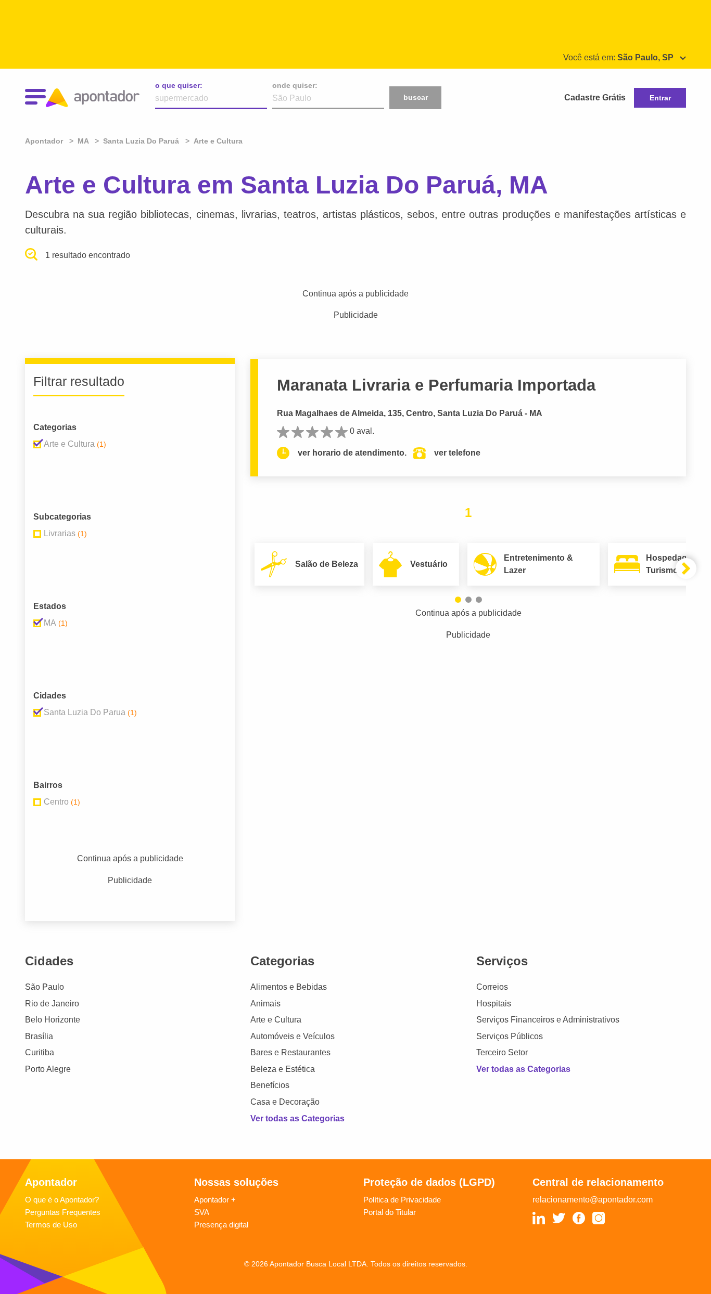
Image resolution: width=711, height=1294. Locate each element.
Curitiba (39, 1052)
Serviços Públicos (509, 1036)
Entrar (660, 98)
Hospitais (493, 1003)
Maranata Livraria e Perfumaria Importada (436, 385)
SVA (201, 1212)
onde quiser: (295, 85)
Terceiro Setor (502, 1052)
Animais (265, 1003)
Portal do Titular (389, 1212)
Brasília (39, 1036)
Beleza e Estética (282, 1069)
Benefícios (269, 1085)
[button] (458, 600)
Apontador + (215, 1199)
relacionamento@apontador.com (592, 1199)
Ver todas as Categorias (297, 1118)
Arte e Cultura (275, 1019)
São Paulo (44, 986)
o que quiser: (178, 85)
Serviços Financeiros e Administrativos (547, 1019)
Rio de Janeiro (52, 1003)
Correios (492, 986)
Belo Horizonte (52, 1019)
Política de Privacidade (402, 1199)
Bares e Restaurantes (290, 1052)
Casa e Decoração (285, 1101)
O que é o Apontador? (62, 1199)
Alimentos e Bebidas (288, 986)
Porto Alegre (48, 1069)
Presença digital (221, 1224)
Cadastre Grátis (595, 97)
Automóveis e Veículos (292, 1036)
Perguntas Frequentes (62, 1212)
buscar (415, 97)
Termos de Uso (51, 1224)
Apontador (45, 141)
